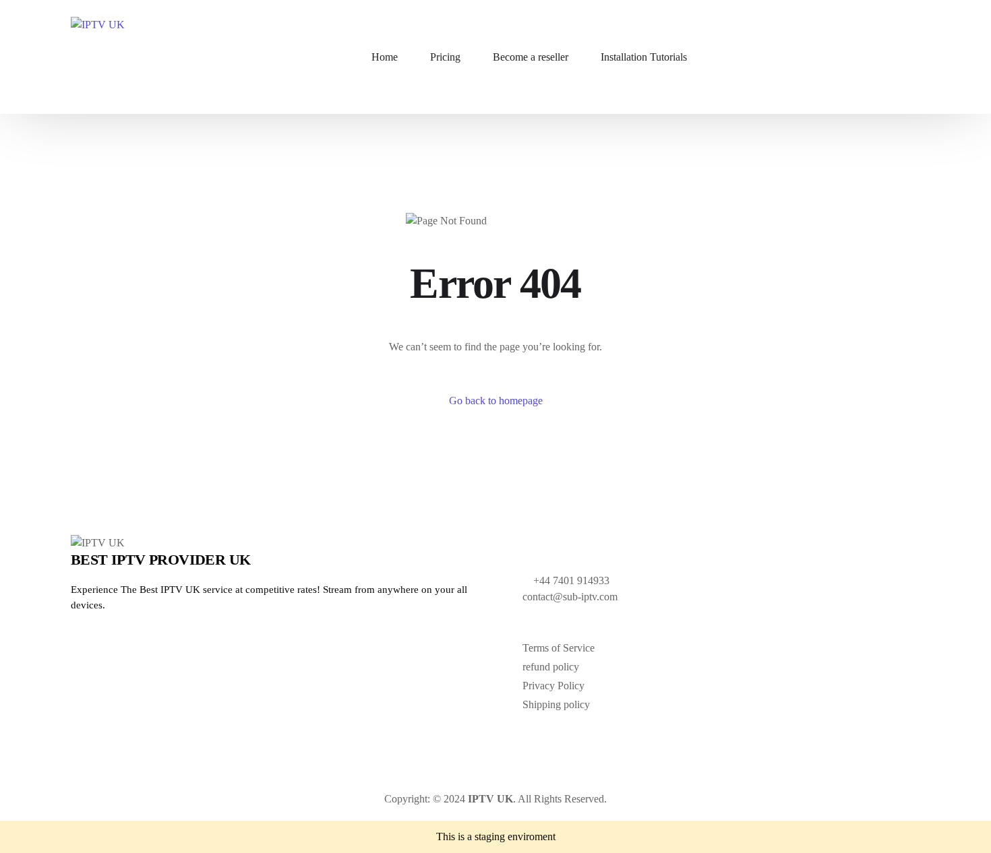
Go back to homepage (496, 400)
